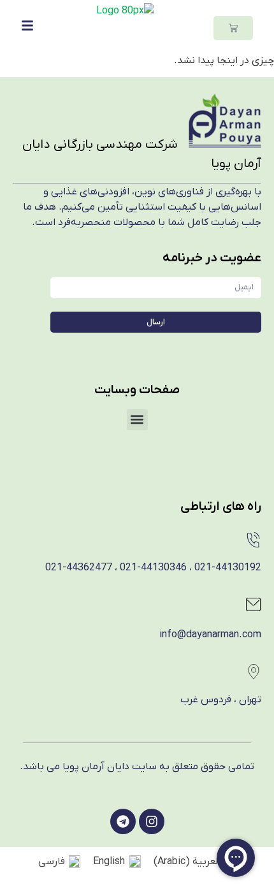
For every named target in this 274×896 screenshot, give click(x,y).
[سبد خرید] (233, 28)
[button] (137, 419)
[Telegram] (123, 821)
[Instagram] (151, 821)
